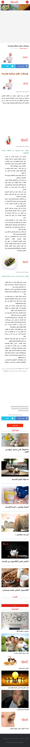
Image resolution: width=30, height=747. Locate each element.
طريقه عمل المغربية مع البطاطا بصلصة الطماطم (19, 406)
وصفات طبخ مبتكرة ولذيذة (23, 410)
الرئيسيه (26, 738)
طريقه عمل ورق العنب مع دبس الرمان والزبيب (19, 408)
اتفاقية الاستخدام (6, 738)
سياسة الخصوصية (14, 738)
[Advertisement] (15, 26)
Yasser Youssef (23, 48)
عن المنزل (22, 738)
